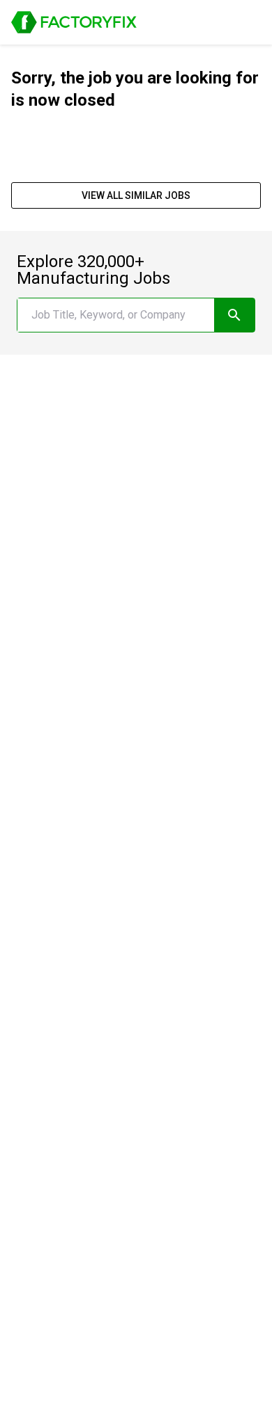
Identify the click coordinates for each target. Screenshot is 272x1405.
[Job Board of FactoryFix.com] (74, 22)
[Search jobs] (234, 315)
